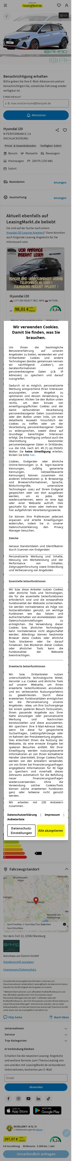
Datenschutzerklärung (22, 814)
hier (32, 455)
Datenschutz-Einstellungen (21, 830)
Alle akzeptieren (50, 830)
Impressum (52, 814)
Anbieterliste (15, 819)
